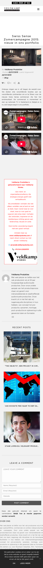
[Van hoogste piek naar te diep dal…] (22, 387)
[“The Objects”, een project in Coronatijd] (22, 347)
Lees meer (25, 563)
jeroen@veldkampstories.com (22, 245)
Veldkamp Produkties (13, 69)
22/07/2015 (13, 72)
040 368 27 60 (21, 3)
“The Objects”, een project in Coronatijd (22, 366)
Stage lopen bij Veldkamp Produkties (22, 446)
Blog (6, 78)
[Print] (20, 83)
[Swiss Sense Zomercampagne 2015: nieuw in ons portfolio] (21, 57)
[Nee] (40, 558)
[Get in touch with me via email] (13, 317)
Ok (14, 563)
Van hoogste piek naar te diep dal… (22, 406)
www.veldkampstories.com (19, 235)
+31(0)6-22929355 (22, 249)
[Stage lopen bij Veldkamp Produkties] (22, 427)
